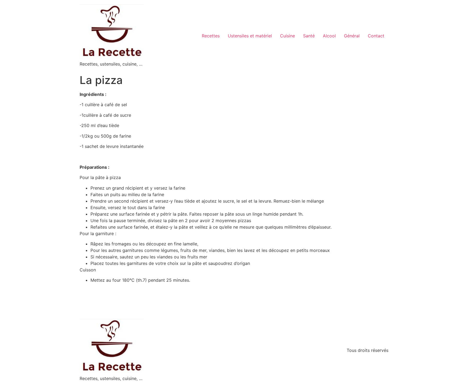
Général (352, 35)
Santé (309, 35)
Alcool (329, 35)
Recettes (211, 35)
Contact (376, 35)
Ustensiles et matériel (250, 35)
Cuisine (287, 35)
